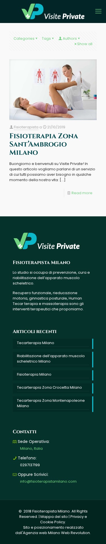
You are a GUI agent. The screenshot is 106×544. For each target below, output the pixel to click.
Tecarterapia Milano (35, 343)
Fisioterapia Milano (34, 374)
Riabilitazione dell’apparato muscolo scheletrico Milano (51, 358)
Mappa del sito (54, 516)
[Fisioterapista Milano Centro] (53, 11)
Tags (46, 38)
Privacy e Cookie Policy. (63, 519)
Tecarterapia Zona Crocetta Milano (49, 387)
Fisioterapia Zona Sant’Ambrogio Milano (43, 144)
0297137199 (30, 465)
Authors (70, 38)
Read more (82, 193)
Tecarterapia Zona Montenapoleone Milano (51, 403)
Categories (24, 38)
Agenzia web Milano (41, 532)
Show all (84, 44)
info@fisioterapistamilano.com (48, 481)
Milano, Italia (31, 448)
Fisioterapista (26, 127)
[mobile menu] (98, 11)
